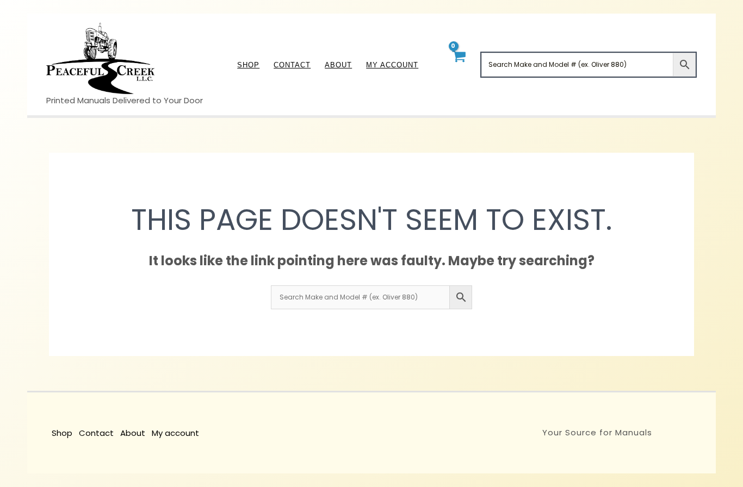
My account (175, 433)
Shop (62, 433)
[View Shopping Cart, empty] (458, 64)
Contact (96, 433)
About (132, 433)
